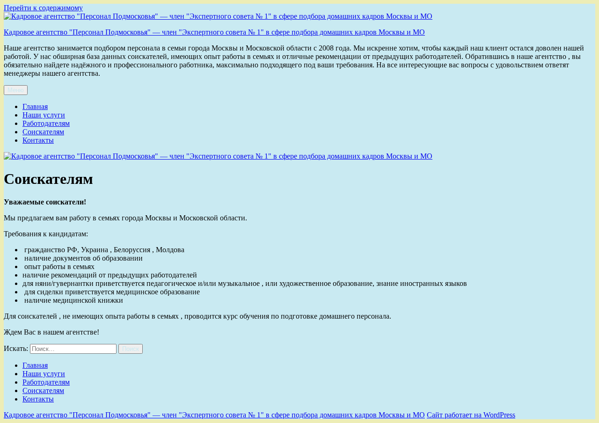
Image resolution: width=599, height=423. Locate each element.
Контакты (38, 140)
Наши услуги (43, 115)
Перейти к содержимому (43, 8)
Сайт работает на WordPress (471, 415)
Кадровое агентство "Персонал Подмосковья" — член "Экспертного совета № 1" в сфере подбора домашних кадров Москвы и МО (214, 32)
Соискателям (43, 132)
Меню (15, 90)
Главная (35, 106)
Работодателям (46, 123)
